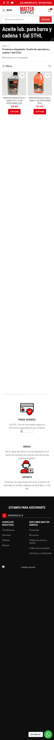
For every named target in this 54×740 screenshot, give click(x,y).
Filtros (9, 66)
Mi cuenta (34, 535)
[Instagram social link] (8, 2)
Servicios (6, 535)
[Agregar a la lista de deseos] (22, 75)
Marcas (5, 545)
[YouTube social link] (12, 2)
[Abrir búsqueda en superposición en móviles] (27, 19)
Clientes (6, 540)
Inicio (4, 46)
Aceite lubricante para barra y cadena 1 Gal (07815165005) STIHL (40, 100)
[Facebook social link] (4, 2)
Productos (34, 530)
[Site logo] (27, 10)
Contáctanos (8, 530)
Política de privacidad (39, 548)
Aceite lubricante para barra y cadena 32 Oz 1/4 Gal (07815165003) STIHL (14, 100)
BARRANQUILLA (15, 515)
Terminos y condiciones (40, 553)
